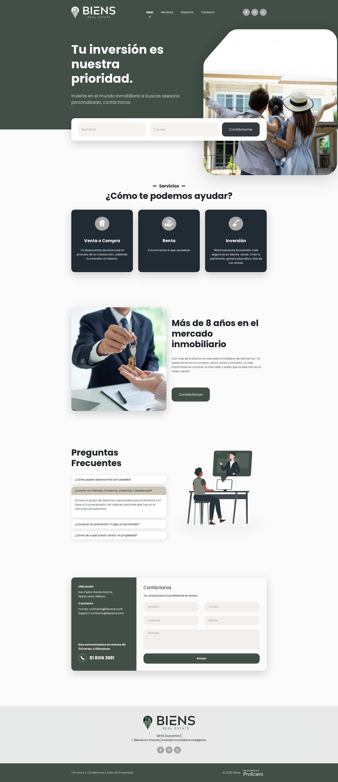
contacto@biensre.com (106, 609)
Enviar (201, 658)
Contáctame (240, 129)
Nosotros (187, 12)
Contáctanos (191, 394)
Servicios (167, 12)
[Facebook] (246, 12)
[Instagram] (254, 12)
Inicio (149, 12)
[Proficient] (253, 773)
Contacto (208, 12)
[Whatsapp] (263, 12)
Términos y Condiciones (87, 773)
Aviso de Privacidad (120, 773)
